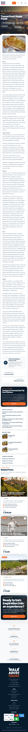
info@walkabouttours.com (14, 686)
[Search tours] (14, 3)
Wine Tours (14, 697)
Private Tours (14, 695)
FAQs (13, 730)
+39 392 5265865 (14, 684)
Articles (8, 11)
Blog (5, 11)
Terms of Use (23, 730)
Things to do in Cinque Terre (14, 705)
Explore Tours (14, 616)
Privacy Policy (17, 730)
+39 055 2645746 (14, 682)
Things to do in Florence (14, 707)
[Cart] (21, 3)
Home (2, 11)
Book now (14, 403)
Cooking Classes (14, 691)
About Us (4, 730)
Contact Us (9, 730)
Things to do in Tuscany (14, 708)
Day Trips (14, 692)
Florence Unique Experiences (14, 694)
